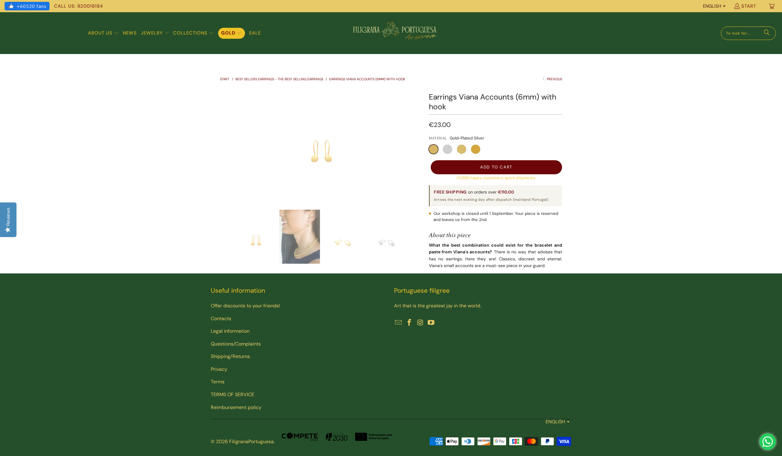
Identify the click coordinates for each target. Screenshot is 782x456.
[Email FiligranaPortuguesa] (398, 323)
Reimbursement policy (236, 407)
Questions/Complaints (236, 344)
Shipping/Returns (230, 356)
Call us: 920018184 (78, 6)
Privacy (219, 369)
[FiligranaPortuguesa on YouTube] (431, 323)
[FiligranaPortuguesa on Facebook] (409, 323)
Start (748, 6)
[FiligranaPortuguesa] (394, 33)
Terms (218, 381)
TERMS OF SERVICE (232, 394)
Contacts (221, 318)
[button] (103, 33)
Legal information (230, 331)
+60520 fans (31, 6)
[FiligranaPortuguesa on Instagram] (420, 323)
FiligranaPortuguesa (251, 441)
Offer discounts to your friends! (245, 305)
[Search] (767, 33)
